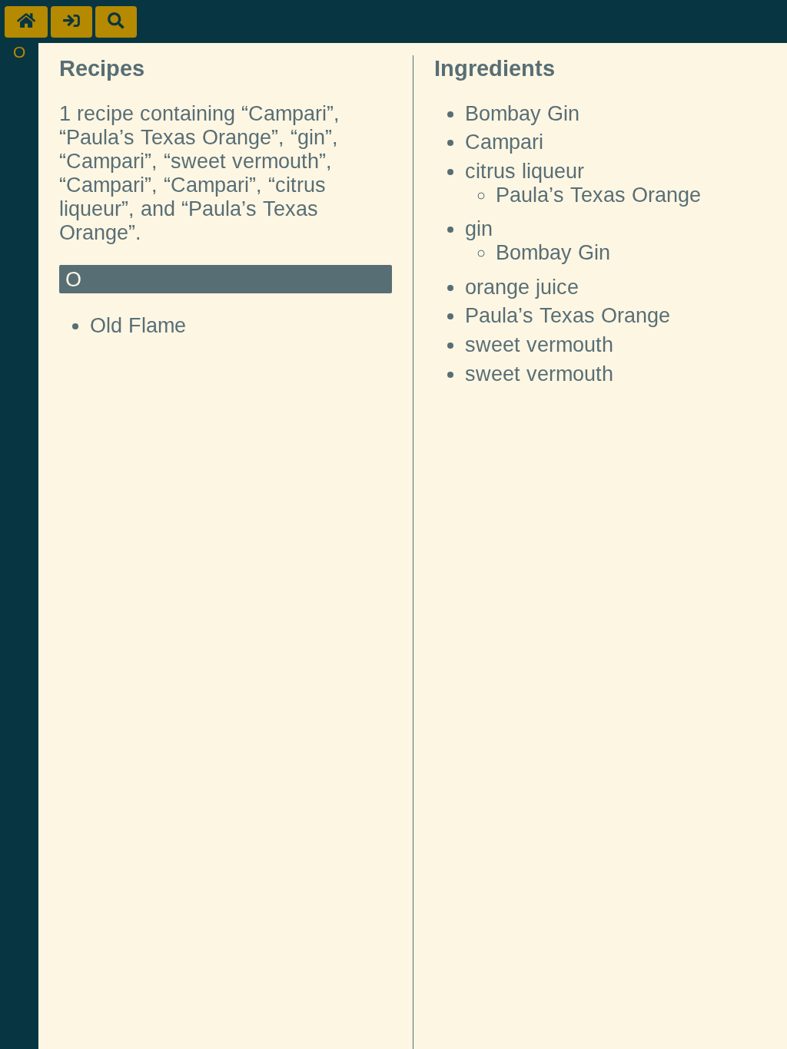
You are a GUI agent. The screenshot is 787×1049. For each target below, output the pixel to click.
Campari (504, 142)
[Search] (116, 22)
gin (479, 228)
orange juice (522, 287)
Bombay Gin (522, 113)
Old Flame (138, 325)
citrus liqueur (524, 171)
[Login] (71, 22)
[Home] (26, 22)
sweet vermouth (539, 344)
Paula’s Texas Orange (598, 195)
